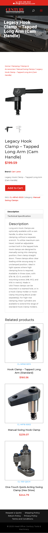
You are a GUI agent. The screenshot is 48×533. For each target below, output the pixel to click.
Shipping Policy (32, 513)
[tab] (24, 212)
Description (13, 212)
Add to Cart (15, 188)
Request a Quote (14, 513)
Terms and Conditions (22, 519)
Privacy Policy (30, 516)
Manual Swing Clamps (26, 69)
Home (7, 66)
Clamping (15, 66)
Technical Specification (19, 216)
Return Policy (14, 516)
